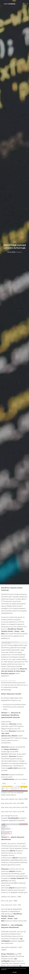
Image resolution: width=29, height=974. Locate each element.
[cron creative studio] (9, 3)
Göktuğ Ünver (11, 252)
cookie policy (4, 969)
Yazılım (14, 242)
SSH (15, 883)
